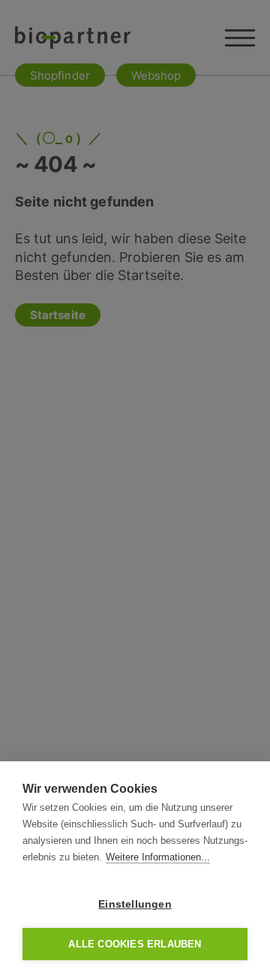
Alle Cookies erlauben (134, 944)
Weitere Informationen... (158, 857)
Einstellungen (135, 904)
